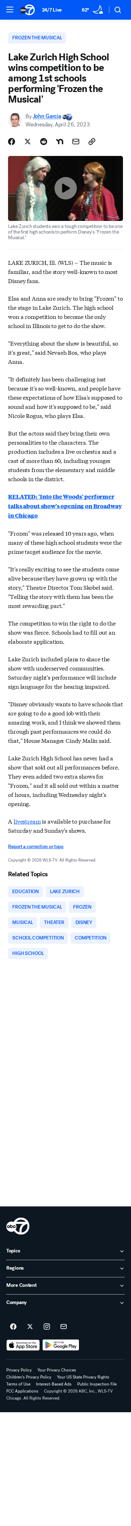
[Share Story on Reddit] (44, 142)
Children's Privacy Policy (28, 1377)
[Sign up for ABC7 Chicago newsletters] (64, 1327)
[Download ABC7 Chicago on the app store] (23, 1345)
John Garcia (47, 116)
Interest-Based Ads (54, 1384)
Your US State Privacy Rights (83, 1377)
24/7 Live (52, 10)
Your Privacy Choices (56, 1370)
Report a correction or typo (35, 846)
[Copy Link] (92, 142)
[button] (9, 9)
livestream (27, 821)
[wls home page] (17, 1226)
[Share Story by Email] (76, 142)
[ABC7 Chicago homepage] (27, 9)
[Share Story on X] (28, 142)
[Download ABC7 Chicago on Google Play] (61, 1345)
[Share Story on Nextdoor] (60, 142)
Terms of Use (18, 1384)
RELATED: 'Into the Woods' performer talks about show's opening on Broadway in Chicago (65, 505)
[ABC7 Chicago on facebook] (13, 1327)
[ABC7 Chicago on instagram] (47, 1327)
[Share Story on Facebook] (11, 142)
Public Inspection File (97, 1384)
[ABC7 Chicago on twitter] (30, 1327)
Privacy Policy (19, 1370)
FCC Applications (22, 1391)
